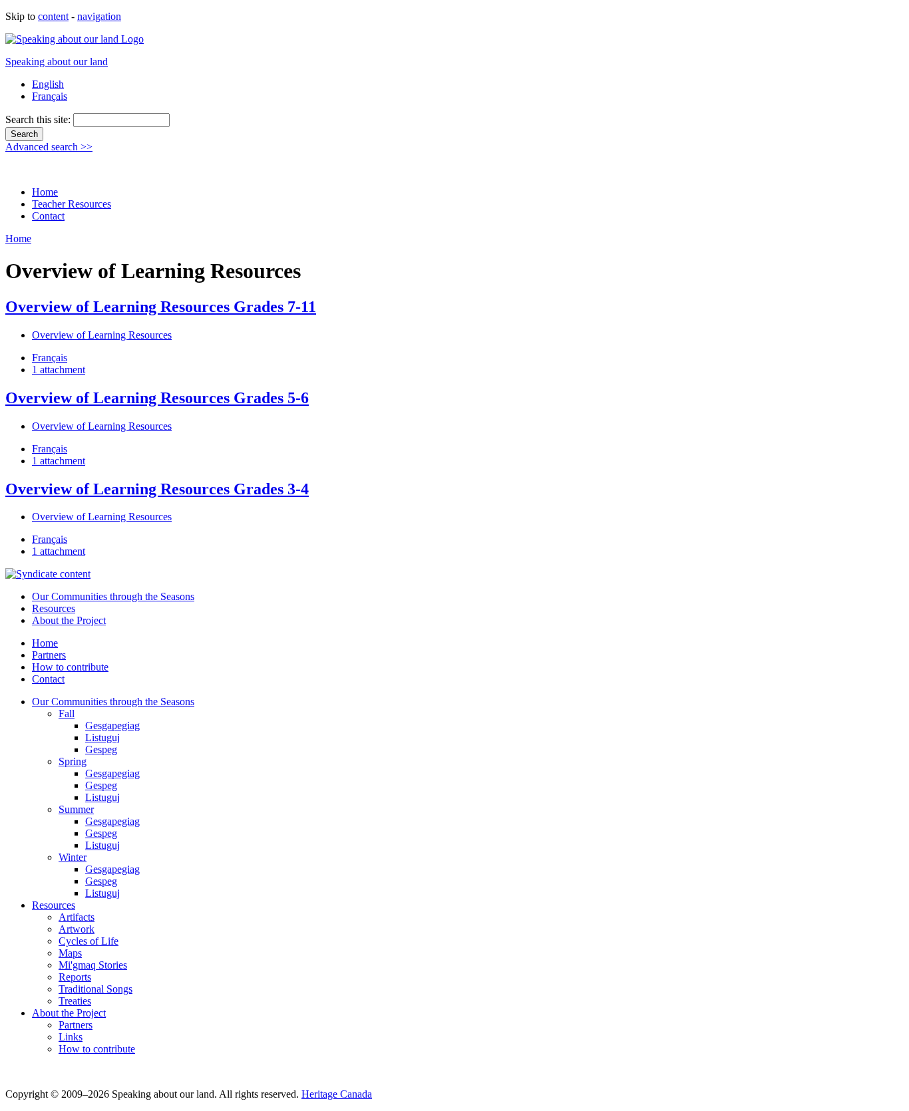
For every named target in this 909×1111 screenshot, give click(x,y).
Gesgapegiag (112, 725)
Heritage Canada (336, 1094)
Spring (73, 761)
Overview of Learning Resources (102, 335)
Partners (49, 655)
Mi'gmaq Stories (93, 965)
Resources (53, 608)
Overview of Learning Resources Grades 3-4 (157, 489)
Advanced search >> (48, 146)
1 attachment (58, 369)
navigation (99, 16)
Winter (73, 857)
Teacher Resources (71, 204)
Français (49, 96)
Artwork (76, 929)
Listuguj (102, 737)
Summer (76, 809)
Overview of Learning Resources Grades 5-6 (157, 397)
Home (45, 192)
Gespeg (101, 749)
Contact (48, 216)
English (48, 84)
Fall (67, 713)
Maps (70, 953)
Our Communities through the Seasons (113, 596)
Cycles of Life (88, 941)
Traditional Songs (95, 989)
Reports (75, 977)
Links (71, 1036)
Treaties (75, 1001)
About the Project (69, 620)
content (53, 16)
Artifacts (76, 917)
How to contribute (70, 667)
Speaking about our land (56, 61)
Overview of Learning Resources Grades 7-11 (160, 306)
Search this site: (39, 119)
